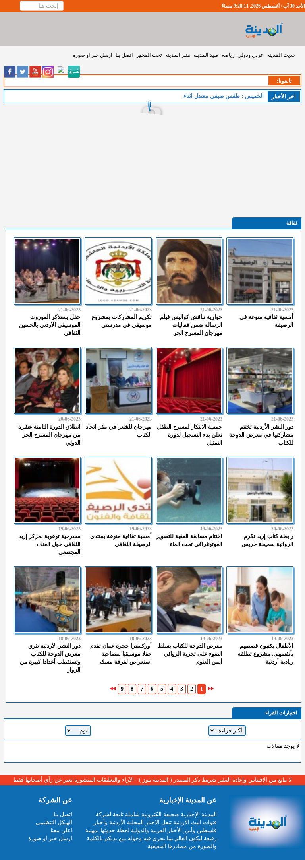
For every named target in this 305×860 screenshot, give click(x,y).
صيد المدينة (205, 55)
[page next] (112, 688)
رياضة (228, 55)
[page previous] (210, 688)
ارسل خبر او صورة (92, 55)
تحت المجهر (149, 55)
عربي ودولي (250, 55)
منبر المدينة (177, 55)
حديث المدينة (281, 55)
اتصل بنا (124, 55)
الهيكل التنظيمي (54, 822)
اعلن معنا (61, 830)
